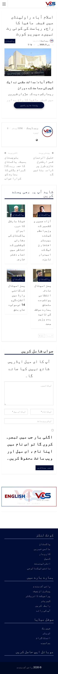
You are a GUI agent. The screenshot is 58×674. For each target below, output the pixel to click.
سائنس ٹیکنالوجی (39, 568)
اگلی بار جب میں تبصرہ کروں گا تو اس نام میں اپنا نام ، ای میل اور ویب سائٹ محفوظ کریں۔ (29, 447)
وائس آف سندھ (42, 586)
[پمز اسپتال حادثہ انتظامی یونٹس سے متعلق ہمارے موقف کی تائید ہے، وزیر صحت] (42, 275)
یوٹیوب (46, 643)
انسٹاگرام (43, 638)
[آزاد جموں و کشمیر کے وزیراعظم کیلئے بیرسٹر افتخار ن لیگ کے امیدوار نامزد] (42, 211)
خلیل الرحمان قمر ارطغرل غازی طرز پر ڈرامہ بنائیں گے (43, 165)
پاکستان (10, 41)
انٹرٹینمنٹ (42, 563)
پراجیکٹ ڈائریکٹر (38, 596)
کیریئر (46, 601)
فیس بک (46, 628)
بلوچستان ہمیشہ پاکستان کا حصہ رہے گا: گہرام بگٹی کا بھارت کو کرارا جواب (15, 167)
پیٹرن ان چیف (42, 591)
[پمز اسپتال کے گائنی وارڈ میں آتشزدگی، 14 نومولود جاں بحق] (16, 275)
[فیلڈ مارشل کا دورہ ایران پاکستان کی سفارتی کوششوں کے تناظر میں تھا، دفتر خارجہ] (16, 211)
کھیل (47, 558)
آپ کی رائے (43, 610)
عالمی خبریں (42, 549)
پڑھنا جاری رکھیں (29, 105)
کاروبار (45, 554)
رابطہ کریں (43, 605)
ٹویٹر (46, 633)
